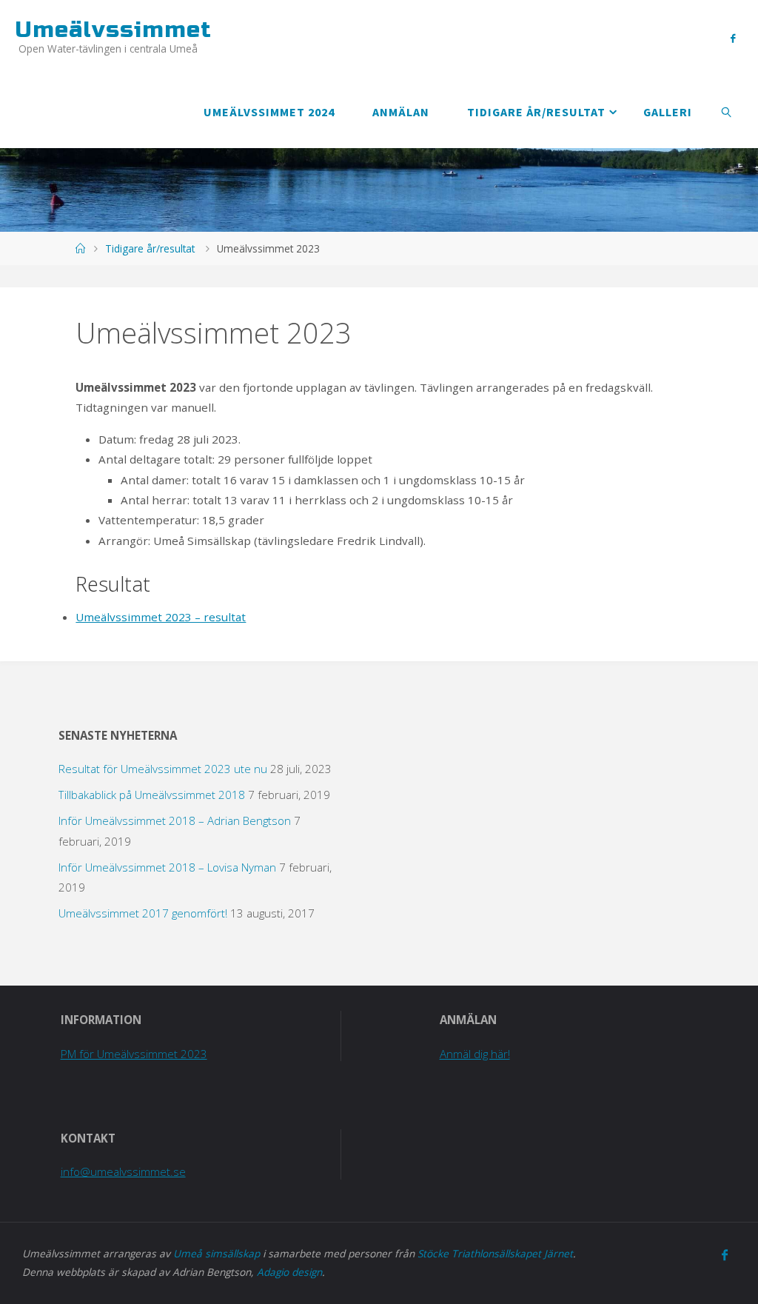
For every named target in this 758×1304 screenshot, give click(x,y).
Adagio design (289, 1272)
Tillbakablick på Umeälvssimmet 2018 (151, 794)
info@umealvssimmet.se (123, 1171)
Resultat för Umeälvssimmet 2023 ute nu (162, 768)
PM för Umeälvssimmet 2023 (134, 1053)
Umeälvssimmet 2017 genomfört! (142, 913)
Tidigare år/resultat (150, 248)
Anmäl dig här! (475, 1053)
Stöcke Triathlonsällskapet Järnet (495, 1253)
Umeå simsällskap (216, 1253)
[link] (727, 111)
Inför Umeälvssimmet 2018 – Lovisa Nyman (167, 867)
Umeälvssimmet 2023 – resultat (161, 616)
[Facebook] (732, 38)
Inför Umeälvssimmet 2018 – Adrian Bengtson (174, 820)
